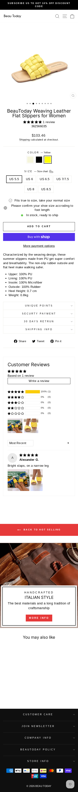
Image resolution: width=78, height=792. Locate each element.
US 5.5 (14, 179)
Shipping (24, 139)
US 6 (29, 179)
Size (36, 171)
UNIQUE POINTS (39, 305)
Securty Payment (39, 313)
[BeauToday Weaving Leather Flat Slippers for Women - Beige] (12, 692)
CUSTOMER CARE (38, 714)
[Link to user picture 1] (18, 480)
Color (39, 152)
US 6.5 (44, 179)
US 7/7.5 (62, 179)
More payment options (39, 246)
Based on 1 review (21, 375)
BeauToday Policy (38, 749)
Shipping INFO (39, 329)
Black (39, 159)
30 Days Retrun (39, 321)
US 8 (30, 189)
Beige (30, 159)
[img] (28, 455)
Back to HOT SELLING (41, 529)
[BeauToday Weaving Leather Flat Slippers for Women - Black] (16, 692)
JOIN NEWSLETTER (38, 726)
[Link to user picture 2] (36, 480)
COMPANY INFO (38, 737)
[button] (33, 122)
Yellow (47, 159)
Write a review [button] (39, 381)
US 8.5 (46, 189)
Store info (38, 761)
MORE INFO (39, 618)
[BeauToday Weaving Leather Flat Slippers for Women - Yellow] (21, 692)
